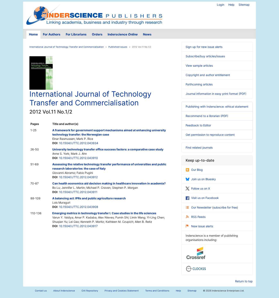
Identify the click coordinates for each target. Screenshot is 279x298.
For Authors (51, 34)
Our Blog (197, 169)
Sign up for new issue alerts (204, 47)
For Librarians (76, 34)
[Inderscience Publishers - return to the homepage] (94, 14)
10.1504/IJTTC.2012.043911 (78, 192)
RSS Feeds (198, 217)
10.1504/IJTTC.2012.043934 (78, 143)
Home (33, 34)
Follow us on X (200, 188)
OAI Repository (89, 290)
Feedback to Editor (198, 125)
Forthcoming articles (199, 84)
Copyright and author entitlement (208, 75)
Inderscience (123, 34)
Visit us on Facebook (205, 198)
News (147, 34)
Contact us (41, 290)
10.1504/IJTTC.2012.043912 (78, 177)
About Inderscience (64, 290)
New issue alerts (202, 226)
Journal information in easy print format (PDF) (216, 93)
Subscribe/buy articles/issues (205, 56)
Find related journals (199, 147)
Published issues (117, 46)
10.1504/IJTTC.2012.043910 (78, 158)
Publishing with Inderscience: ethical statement (217, 106)
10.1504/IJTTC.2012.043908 (78, 207)
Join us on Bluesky (203, 179)
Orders (97, 34)
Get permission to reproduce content (210, 134)
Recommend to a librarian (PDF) (207, 116)
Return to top (244, 281)
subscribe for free (225, 207)
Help (231, 4)
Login (220, 4)
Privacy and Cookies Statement (122, 290)
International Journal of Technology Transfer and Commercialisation (66, 46)
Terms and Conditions (157, 290)
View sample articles (199, 65)
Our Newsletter (201, 207)
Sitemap (244, 4)
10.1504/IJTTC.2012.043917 (78, 226)
